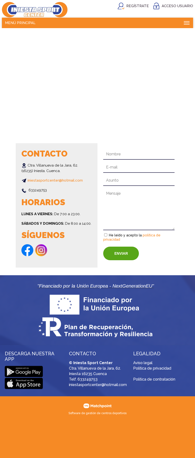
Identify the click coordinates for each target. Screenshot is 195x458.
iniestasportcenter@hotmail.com (55, 180)
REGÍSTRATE (137, 6)
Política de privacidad (152, 368)
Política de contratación (154, 379)
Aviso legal (142, 363)
